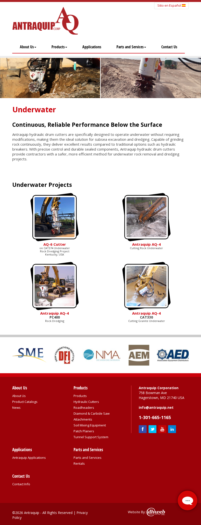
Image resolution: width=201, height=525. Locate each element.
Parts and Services (130, 47)
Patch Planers (84, 431)
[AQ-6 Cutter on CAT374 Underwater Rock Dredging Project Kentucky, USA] (54, 216)
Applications (91, 47)
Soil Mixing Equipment (90, 425)
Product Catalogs (25, 401)
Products (58, 47)
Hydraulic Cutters (86, 401)
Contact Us (169, 47)
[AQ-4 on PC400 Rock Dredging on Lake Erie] (54, 285)
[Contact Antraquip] (187, 500)
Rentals (79, 463)
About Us (27, 47)
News (16, 407)
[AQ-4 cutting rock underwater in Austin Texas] (146, 216)
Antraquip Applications (29, 457)
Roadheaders (84, 407)
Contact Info (21, 484)
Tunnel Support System (91, 437)
